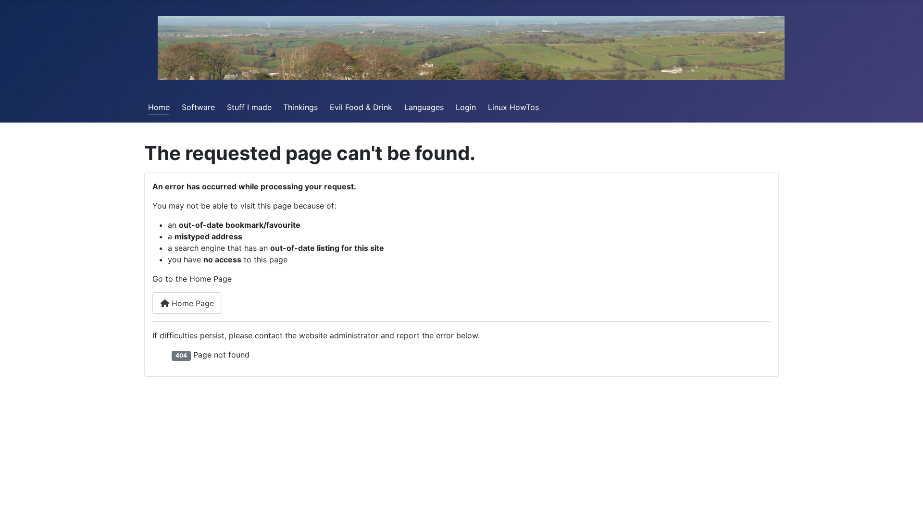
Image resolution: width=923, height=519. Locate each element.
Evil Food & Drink (361, 107)
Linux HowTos (513, 107)
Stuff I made (249, 107)
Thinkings (300, 107)
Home (159, 107)
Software (198, 107)
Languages (424, 107)
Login (466, 107)
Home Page (191, 303)
